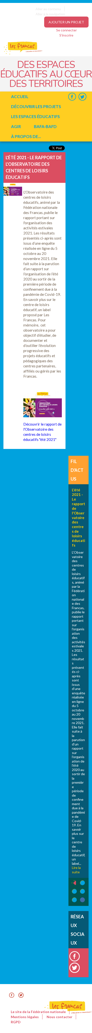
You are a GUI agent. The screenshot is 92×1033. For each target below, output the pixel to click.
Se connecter (66, 30)
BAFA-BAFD (45, 126)
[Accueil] (19, 54)
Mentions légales (25, 1017)
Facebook (72, 97)
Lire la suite (76, 869)
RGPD (16, 1022)
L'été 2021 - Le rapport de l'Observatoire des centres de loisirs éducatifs (78, 517)
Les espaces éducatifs (35, 116)
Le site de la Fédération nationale (38, 1012)
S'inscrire (66, 35)
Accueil (19, 96)
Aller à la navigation (50, 14)
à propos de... (26, 136)
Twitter (82, 97)
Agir (16, 126)
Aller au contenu (48, 9)
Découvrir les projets (36, 106)
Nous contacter (59, 1017)
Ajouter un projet (66, 22)
